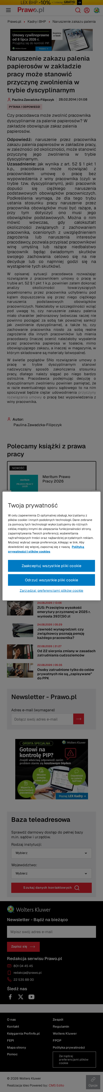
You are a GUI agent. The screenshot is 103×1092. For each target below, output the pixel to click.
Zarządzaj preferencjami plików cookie (51, 590)
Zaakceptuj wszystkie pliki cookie (52, 565)
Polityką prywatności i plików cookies (46, 549)
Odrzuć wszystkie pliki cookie (51, 579)
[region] (51, 546)
